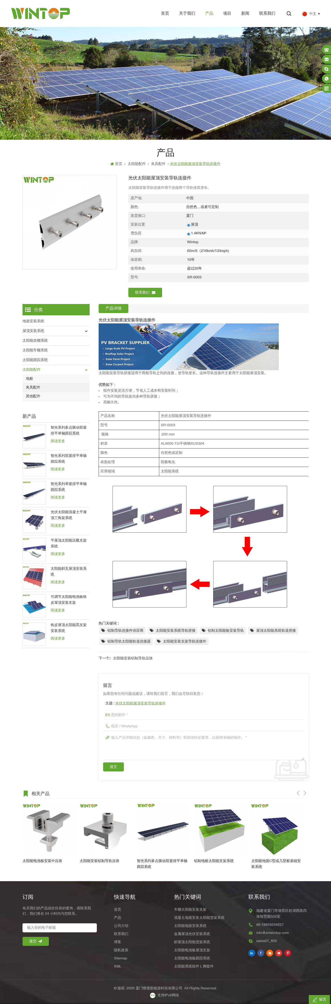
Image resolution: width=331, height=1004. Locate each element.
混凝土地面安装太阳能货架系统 (199, 918)
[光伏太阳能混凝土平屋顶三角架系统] (34, 521)
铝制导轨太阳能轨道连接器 (129, 641)
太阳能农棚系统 (35, 341)
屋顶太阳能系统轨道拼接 (276, 631)
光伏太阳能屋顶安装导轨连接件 (140, 703)
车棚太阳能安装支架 (190, 910)
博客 (117, 942)
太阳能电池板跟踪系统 (192, 958)
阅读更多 (58, 441)
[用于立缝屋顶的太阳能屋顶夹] (277, 829)
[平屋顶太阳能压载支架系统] (34, 549)
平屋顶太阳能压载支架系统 (69, 543)
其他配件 (33, 396)
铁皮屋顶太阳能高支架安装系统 (69, 628)
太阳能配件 (137, 164)
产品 (209, 13)
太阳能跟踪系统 (35, 360)
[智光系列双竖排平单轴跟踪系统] (34, 464)
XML (117, 966)
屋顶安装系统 (33, 331)
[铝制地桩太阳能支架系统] (163, 829)
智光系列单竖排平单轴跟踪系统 (69, 487)
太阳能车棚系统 (35, 350)
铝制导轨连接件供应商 (125, 631)
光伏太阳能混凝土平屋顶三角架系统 (69, 515)
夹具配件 (158, 164)
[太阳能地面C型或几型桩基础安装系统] (220, 829)
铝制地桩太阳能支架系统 (157, 861)
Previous (298, 793)
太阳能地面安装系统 (190, 926)
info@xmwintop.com (272, 933)
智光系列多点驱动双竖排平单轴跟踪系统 (69, 430)
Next (305, 793)
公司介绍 (121, 926)
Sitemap (120, 958)
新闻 (245, 13)
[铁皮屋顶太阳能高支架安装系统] (34, 633)
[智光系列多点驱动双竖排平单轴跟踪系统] (34, 436)
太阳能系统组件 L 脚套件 (194, 966)
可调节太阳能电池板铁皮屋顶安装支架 (69, 600)
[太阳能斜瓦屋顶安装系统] (34, 577)
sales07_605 (266, 941)
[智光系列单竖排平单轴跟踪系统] (34, 492)
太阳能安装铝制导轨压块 (133, 658)
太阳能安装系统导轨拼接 (175, 631)
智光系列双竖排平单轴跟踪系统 (69, 459)
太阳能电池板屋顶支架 (192, 950)
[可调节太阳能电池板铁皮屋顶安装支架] (34, 605)
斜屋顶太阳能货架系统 (192, 942)
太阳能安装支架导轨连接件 (184, 641)
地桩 (29, 379)
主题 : (135, 703)
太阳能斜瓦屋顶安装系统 (69, 571)
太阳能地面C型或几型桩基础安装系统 (219, 864)
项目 (227, 13)
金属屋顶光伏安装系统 (192, 934)
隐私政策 (121, 950)
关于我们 (187, 13)
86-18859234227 (270, 925)
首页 (165, 13)
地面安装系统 (33, 321)
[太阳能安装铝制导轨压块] (49, 829)
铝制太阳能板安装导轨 (226, 631)
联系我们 (267, 13)
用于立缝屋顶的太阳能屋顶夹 (274, 861)
